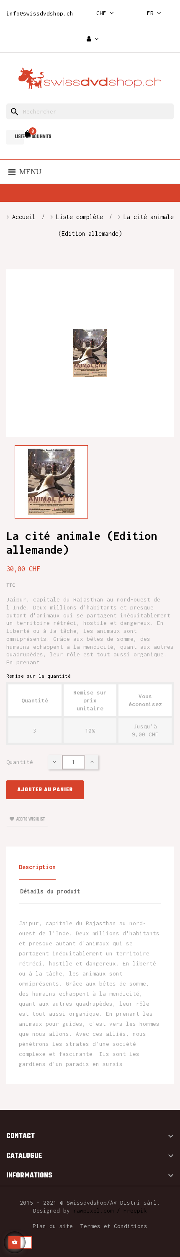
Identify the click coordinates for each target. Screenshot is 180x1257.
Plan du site (53, 1226)
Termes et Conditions (113, 1226)
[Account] (93, 39)
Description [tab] (37, 866)
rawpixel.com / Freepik (110, 1210)
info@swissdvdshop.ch (39, 13)
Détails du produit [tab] (50, 891)
